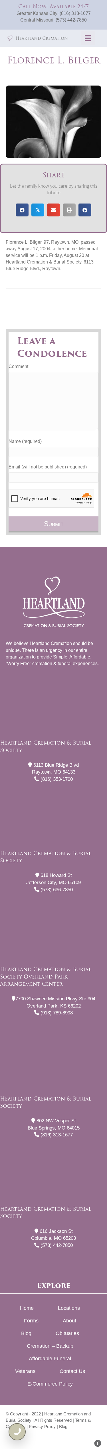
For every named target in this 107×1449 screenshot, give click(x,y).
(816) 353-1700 (56, 779)
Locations (69, 1308)
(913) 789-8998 (56, 1013)
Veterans (25, 1371)
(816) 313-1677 (75, 13)
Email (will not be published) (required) (48, 466)
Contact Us (72, 1371)
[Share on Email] (53, 210)
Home (27, 1308)
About (69, 1321)
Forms (31, 1321)
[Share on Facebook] (22, 210)
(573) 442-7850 (71, 20)
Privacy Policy (42, 1426)
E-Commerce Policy (50, 1384)
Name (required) (25, 441)
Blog (26, 1333)
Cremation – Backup (50, 1346)
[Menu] (88, 38)
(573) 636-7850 (56, 889)
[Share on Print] (69, 210)
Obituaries (67, 1333)
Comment (18, 366)
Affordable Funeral (50, 1358)
